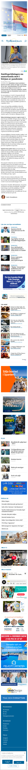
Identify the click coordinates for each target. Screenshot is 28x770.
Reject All (19, 762)
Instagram (5, 738)
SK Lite (4, 714)
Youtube (5, 744)
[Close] (24, 753)
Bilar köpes (5, 501)
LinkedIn (5, 742)
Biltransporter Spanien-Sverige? (13, 526)
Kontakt (5, 726)
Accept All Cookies (7, 762)
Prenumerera (4, 35)
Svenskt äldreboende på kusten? (12, 504)
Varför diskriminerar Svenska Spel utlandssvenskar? (13, 510)
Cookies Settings (13, 766)
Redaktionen (6, 723)
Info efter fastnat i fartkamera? (12, 507)
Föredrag (5, 728)
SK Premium (6, 709)
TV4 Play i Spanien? (8, 523)
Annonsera (5, 730)
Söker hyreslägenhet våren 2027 (12, 520)
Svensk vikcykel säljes (9, 514)
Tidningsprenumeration (8, 716)
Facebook (5, 740)
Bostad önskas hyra (8, 517)
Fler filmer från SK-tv (6, 567)
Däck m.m (5, 529)
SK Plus (5, 711)
